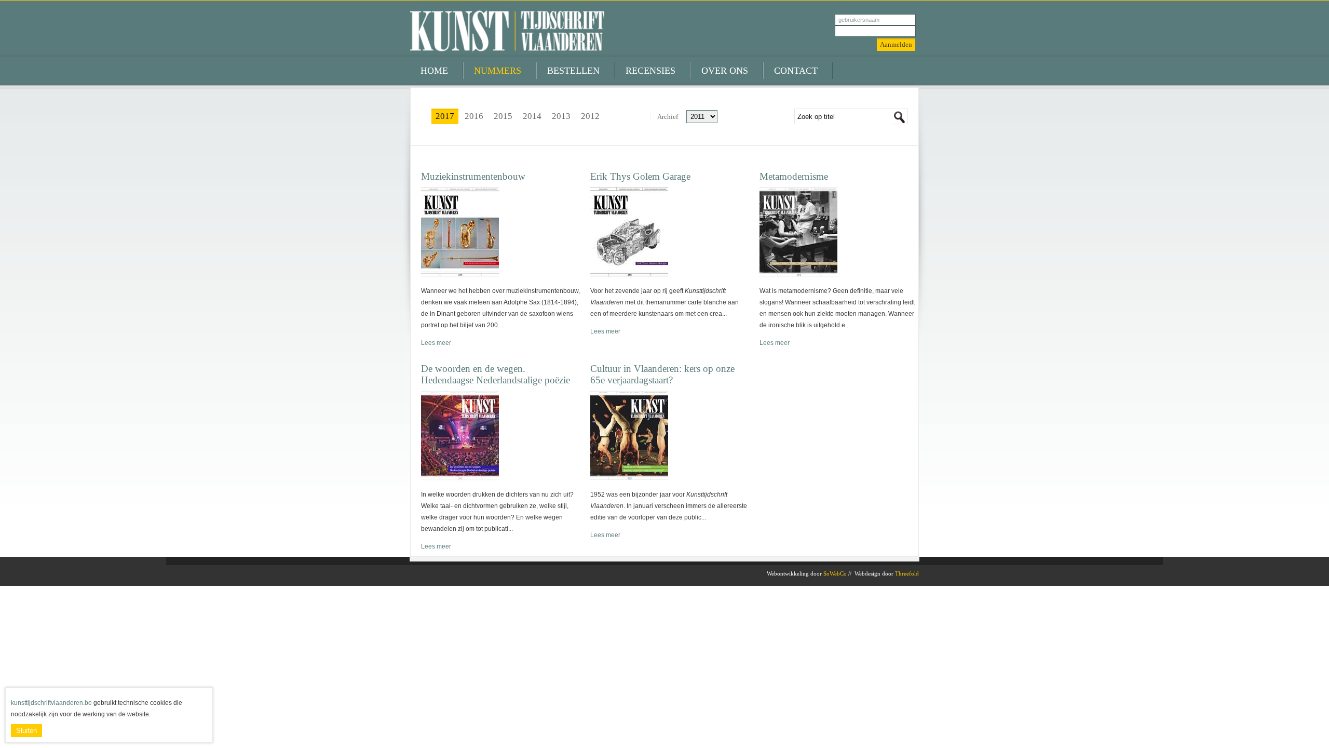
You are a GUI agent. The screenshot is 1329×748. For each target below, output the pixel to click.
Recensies (650, 70)
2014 (532, 116)
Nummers (497, 70)
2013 (561, 116)
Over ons (724, 70)
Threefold (907, 573)
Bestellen (573, 70)
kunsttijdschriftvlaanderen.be (51, 702)
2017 (445, 116)
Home (434, 70)
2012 (590, 116)
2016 (474, 116)
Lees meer (436, 342)
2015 (503, 116)
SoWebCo (835, 573)
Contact (796, 70)
